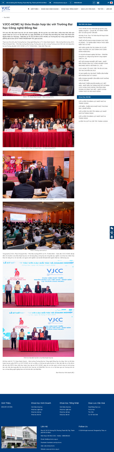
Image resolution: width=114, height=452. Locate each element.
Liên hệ (109, 9)
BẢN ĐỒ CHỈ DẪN (6, 407)
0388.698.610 (78, 2)
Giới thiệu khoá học (37, 407)
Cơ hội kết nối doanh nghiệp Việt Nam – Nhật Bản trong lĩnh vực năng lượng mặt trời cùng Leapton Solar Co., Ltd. (93, 56)
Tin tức (101, 9)
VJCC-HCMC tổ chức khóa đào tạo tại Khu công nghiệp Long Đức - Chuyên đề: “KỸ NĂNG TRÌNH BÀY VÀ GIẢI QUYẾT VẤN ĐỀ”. (93, 30)
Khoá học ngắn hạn (36, 409)
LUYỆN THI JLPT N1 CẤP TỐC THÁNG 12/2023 (93, 121)
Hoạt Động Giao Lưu (94, 407)
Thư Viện (91, 412)
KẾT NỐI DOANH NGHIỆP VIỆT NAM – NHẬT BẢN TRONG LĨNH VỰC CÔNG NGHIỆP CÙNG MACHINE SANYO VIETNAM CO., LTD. (93, 63)
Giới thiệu (35, 9)
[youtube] (98, 2)
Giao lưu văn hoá (88, 9)
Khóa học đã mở (36, 414)
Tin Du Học (91, 409)
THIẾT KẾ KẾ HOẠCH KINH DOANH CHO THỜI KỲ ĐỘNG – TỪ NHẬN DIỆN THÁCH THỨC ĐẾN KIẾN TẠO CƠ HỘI (94, 42)
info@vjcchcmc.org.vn (60, 2)
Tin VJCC (7, 17)
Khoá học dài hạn (36, 412)
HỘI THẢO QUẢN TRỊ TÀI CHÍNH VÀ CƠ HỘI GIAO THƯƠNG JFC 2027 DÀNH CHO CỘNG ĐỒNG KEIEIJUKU (93, 49)
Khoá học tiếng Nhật (70, 9)
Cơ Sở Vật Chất (93, 414)
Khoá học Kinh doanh (50, 9)
